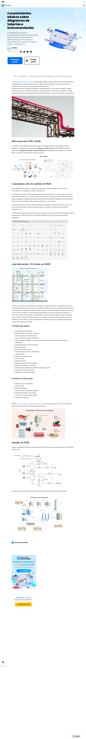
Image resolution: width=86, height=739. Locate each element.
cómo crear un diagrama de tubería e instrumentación (31, 403)
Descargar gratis (15, 60)
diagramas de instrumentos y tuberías (24, 81)
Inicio (15, 76)
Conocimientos (23, 76)
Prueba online (33, 60)
